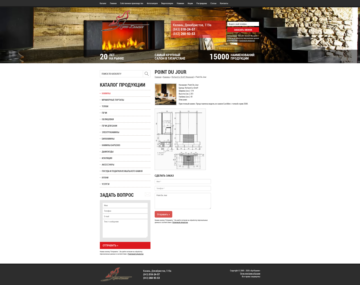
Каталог (103, 3)
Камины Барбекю (111, 145)
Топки (105, 106)
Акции (190, 3)
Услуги (105, 184)
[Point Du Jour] (166, 94)
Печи (104, 112)
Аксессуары (108, 164)
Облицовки (108, 119)
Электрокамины (110, 132)
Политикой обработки (247, 40)
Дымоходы (107, 151)
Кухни (105, 177)
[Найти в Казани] (146, 73)
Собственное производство (131, 3)
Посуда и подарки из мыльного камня (122, 171)
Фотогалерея (152, 3)
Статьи (213, 3)
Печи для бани (109, 125)
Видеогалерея (167, 3)
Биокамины (108, 138)
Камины (166, 76)
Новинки (180, 3)
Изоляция (107, 158)
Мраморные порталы (113, 99)
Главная (113, 3)
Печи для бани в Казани (250, 273)
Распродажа (201, 3)
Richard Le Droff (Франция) (183, 76)
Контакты (224, 3)
